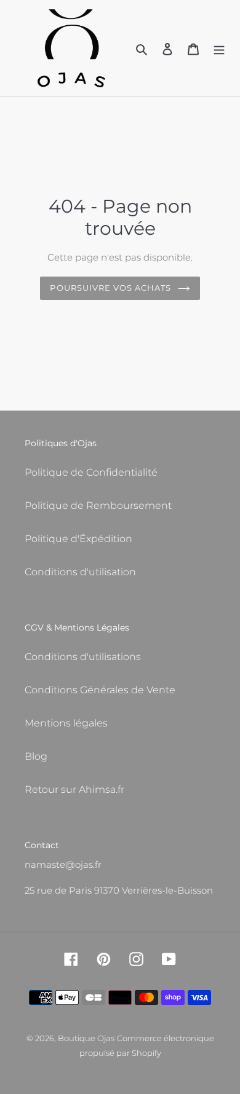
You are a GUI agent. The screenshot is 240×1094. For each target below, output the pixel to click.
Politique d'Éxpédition (78, 539)
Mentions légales (66, 723)
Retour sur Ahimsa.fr (74, 789)
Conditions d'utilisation (80, 572)
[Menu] (219, 48)
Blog (36, 756)
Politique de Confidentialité (91, 472)
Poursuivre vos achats (110, 288)
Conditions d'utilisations (83, 657)
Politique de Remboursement (98, 505)
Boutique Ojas (86, 1038)
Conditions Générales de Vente (100, 690)
